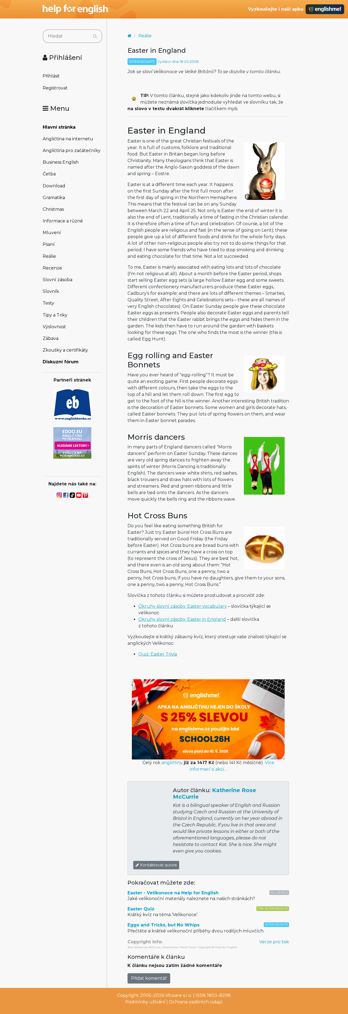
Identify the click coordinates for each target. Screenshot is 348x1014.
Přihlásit (51, 76)
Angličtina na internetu (68, 138)
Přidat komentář (149, 978)
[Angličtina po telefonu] (72, 442)
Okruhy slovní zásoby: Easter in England (182, 619)
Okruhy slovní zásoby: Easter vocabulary (182, 606)
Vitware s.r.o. (178, 995)
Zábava (50, 338)
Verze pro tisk (274, 941)
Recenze (52, 268)
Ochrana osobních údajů (196, 1001)
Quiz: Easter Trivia (157, 654)
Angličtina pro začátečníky (72, 150)
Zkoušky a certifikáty (65, 350)
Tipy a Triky (55, 315)
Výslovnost (54, 326)
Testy (48, 303)
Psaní (49, 244)
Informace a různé (63, 221)
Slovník (51, 291)
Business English (61, 162)
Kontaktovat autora (158, 865)
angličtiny (172, 762)
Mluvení (52, 232)
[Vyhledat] (95, 36)
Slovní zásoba (57, 279)
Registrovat (55, 88)
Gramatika (54, 197)
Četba (49, 173)
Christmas (53, 209)
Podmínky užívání (145, 1001)
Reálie (49, 256)
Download (54, 185)
